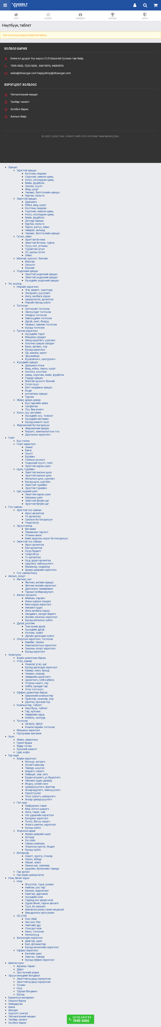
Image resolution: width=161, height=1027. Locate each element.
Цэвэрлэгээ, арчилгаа (39, 299)
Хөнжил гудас (34, 607)
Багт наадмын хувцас (38, 387)
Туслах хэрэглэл (27, 330)
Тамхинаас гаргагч (36, 532)
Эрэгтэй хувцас (26, 170)
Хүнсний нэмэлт (27, 749)
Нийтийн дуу (33, 925)
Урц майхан (32, 356)
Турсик (29, 396)
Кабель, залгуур (35, 717)
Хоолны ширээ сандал (39, 343)
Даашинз (31, 201)
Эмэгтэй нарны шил (38, 494)
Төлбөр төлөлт (20, 101)
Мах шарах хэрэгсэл (38, 604)
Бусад (20, 994)
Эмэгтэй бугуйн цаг (37, 500)
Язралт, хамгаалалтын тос (42, 431)
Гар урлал (23, 871)
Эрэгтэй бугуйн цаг (37, 503)
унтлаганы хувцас (36, 393)
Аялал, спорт (16, 576)
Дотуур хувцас (34, 220)
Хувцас (12, 167)
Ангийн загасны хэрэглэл (41, 617)
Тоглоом (22, 305)
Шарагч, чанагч (34, 771)
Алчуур (29, 837)
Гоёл (11, 437)
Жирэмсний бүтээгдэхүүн (33, 425)
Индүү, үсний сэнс (36, 783)
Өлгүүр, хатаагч (35, 761)
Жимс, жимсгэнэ (27, 739)
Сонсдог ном (33, 928)
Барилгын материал (21, 997)
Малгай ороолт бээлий (40, 381)
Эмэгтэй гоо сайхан (29, 541)
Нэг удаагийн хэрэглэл (39, 815)
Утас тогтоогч (34, 689)
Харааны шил (34, 497)
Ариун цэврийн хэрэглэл (41, 569)
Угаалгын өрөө (26, 830)
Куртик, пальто (34, 195)
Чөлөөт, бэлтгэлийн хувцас (42, 192)
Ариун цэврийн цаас (38, 834)
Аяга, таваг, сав (35, 812)
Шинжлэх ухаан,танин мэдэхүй (44, 909)
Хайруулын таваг (36, 805)
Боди (28, 390)
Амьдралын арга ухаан (39, 912)
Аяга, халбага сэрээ (37, 296)
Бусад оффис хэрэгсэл (39, 959)
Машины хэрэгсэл (28, 730)
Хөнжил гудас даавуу (38, 780)
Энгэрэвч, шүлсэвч (37, 293)
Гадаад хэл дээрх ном (39, 900)
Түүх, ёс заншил (35, 906)
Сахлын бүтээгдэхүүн (39, 519)
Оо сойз (30, 840)
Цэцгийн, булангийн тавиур (42, 868)
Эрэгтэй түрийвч (36, 488)
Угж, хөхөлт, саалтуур (39, 289)
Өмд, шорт (32, 189)
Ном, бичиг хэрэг (19, 878)
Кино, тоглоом (34, 931)
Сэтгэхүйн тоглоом (37, 308)
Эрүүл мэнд (24, 525)
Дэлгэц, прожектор (37, 701)
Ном (19, 881)
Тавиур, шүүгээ (34, 768)
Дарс (20, 969)
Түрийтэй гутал (35, 249)
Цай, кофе (23, 752)
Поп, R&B (31, 918)
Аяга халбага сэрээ (37, 610)
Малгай (30, 261)
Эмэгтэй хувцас (27, 198)
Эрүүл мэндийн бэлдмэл (24, 975)
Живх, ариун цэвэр (29, 400)
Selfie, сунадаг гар (36, 686)
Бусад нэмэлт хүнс (37, 422)
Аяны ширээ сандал (38, 601)
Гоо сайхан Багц (27, 573)
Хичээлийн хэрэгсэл (30, 937)
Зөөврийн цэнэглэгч (38, 676)
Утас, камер (24, 661)
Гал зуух (22, 802)
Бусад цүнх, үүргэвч (38, 481)
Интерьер (23, 852)
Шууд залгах (82, 1019)
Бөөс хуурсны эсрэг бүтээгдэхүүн (46, 538)
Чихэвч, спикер (35, 673)
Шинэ (11, 1007)
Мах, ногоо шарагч (37, 808)
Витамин (30, 528)
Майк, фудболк (34, 183)
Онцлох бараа (17, 1000)
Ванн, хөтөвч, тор (36, 346)
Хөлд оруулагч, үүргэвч (40, 340)
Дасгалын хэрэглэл (37, 434)
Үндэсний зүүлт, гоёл (39, 462)
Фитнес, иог (24, 579)
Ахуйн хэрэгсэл (26, 758)
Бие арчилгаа (33, 547)
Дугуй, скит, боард (37, 321)
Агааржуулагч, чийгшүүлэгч (43, 790)
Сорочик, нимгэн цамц (39, 176)
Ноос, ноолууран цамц (39, 179)
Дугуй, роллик (26, 623)
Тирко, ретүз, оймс (37, 227)
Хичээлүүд (32, 934)
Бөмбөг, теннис (34, 642)
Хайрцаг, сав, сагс (36, 774)
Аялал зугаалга (26, 595)
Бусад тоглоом (34, 327)
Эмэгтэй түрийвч (36, 484)
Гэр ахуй (13, 755)
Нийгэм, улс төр (35, 887)
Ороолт (30, 264)
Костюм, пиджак (36, 173)
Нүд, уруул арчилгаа (38, 560)
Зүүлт (29, 453)
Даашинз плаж (34, 365)
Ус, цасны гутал (35, 252)
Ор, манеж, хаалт (36, 352)
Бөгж (28, 450)
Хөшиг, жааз (33, 862)
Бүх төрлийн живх (36, 403)
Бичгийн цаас (33, 953)
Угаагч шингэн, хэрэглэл (40, 824)
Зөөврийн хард (34, 714)
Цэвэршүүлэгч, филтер (40, 786)
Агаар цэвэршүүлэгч (38, 799)
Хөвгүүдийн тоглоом (38, 318)
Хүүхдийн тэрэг (35, 333)
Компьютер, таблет (29, 705)
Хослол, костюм (36, 371)
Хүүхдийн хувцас (27, 362)
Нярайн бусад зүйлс (38, 302)
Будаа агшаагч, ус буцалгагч (43, 777)
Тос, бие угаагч (34, 409)
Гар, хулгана (32, 711)
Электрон (14, 654)
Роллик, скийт (34, 632)
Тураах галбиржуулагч (39, 591)
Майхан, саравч (35, 598)
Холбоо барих (19, 109)
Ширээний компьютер (39, 695)
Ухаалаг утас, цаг (36, 664)
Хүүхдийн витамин (37, 418)
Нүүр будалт (33, 550)
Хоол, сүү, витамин (29, 412)
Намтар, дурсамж (36, 893)
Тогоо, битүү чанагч (37, 821)
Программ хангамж (29, 733)
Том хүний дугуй (35, 626)
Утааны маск (33, 535)
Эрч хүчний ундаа (28, 972)
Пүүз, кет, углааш (36, 245)
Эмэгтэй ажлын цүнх (38, 472)
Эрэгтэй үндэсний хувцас (41, 274)
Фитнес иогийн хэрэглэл (40, 585)
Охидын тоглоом (36, 315)
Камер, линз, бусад (37, 670)
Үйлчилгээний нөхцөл (24, 94)
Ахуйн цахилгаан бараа (31, 657)
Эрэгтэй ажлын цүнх (38, 475)
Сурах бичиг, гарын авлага (41, 903)
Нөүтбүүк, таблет (36, 708)
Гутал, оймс (24, 236)
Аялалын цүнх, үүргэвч (40, 478)
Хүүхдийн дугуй (34, 629)
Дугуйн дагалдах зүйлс (39, 635)
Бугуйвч (30, 456)
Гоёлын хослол (35, 459)
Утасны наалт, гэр (36, 683)
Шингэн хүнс (16, 963)
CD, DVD (22, 915)
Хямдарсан (15, 1003)
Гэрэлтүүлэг (33, 793)
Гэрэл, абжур (33, 859)
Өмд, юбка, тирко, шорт (40, 368)
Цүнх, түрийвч (26, 469)
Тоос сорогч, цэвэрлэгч (40, 796)
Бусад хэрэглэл (35, 349)
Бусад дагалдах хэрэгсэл (41, 667)
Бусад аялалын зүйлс (39, 620)
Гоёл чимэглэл (26, 444)
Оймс (28, 255)
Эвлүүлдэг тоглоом (38, 311)
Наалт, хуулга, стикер (39, 856)
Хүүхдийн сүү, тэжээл (39, 415)
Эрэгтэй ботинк (35, 239)
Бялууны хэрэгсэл (36, 818)
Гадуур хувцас (34, 378)
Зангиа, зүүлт (34, 186)
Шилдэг (13, 1010)
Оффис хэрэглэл (27, 950)
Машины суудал (35, 337)
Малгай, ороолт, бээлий (32, 258)
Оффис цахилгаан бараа (32, 692)
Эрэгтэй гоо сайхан (29, 510)
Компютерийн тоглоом (40, 727)
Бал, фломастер (35, 944)
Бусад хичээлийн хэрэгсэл (42, 947)
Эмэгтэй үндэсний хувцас (41, 277)
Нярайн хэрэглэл (28, 286)
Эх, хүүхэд (14, 283)
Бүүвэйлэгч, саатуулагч (40, 359)
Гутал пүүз (32, 384)
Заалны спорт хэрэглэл (40, 648)
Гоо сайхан (15, 506)
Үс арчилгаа (33, 516)
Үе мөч (21, 985)
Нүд (19, 988)
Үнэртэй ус (32, 522)
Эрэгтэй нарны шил (38, 466)
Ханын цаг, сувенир (37, 865)
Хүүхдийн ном (34, 896)
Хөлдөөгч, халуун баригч (40, 613)
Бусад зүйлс (33, 827)
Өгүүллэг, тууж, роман (39, 884)
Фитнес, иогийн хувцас (39, 582)
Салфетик (31, 406)
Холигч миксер (34, 764)
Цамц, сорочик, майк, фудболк (44, 374)
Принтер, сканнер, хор (39, 698)
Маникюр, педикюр (37, 566)
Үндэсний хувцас (27, 271)
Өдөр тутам (24, 746)
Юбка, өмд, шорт (35, 205)
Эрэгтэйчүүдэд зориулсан (34, 981)
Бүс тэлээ (23, 440)
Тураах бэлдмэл (27, 991)
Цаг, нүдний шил (27, 491)
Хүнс (11, 736)
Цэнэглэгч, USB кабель (39, 679)
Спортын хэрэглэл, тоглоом (35, 639)
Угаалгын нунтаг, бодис (40, 846)
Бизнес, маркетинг (37, 890)
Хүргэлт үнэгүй (18, 1013)
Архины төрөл (26, 966)
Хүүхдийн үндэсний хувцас (42, 280)
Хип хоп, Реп (32, 922)
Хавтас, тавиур (35, 956)
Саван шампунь (35, 843)
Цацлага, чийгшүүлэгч (39, 563)
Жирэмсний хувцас (37, 428)
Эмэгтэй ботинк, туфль (40, 242)
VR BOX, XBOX (34, 723)
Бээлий (29, 267)
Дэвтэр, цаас (33, 940)
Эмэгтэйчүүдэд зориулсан (34, 978)
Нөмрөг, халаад (35, 230)
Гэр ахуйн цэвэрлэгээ (30, 874)
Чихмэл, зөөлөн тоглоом (41, 324)
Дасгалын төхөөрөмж (39, 588)
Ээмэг (29, 447)
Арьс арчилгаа (34, 513)
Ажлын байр (18, 116)
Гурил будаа (24, 742)
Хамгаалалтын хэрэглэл (40, 645)
